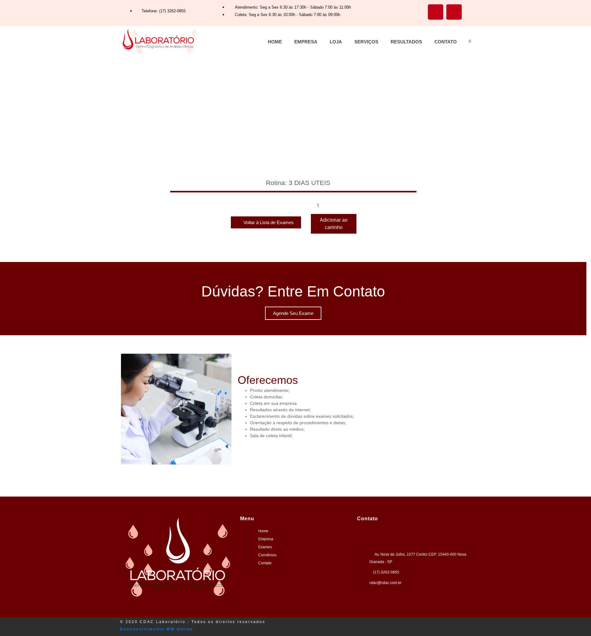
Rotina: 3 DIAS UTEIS (298, 182)
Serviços (366, 41)
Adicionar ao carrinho (334, 223)
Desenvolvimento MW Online (156, 629)
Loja (336, 41)
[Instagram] (454, 12)
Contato (445, 41)
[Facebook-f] (435, 12)
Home (275, 41)
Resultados (406, 41)
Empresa (305, 41)
